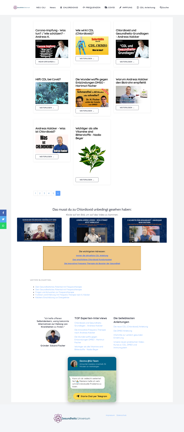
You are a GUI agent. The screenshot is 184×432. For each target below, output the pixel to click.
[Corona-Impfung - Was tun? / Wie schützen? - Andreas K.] (51, 49)
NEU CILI (41, 7)
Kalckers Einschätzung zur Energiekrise (52, 297)
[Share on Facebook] (3, 213)
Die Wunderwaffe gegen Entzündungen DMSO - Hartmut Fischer (92, 82)
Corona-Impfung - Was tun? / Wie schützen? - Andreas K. (50, 33)
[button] (164, 7)
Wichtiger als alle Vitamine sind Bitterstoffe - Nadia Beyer (88, 133)
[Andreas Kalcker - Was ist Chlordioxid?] (51, 144)
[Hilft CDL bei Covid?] (51, 93)
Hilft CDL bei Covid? (48, 79)
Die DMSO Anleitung (123, 330)
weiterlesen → (87, 59)
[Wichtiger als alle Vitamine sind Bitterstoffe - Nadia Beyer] (92, 158)
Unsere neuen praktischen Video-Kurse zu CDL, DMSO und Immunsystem (129, 345)
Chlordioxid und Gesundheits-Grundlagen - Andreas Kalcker (132, 33)
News (53, 7)
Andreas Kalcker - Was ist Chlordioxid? (50, 129)
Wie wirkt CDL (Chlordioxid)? (85, 31)
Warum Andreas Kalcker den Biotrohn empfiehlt (132, 80)
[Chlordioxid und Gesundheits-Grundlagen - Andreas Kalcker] (132, 49)
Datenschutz (121, 415)
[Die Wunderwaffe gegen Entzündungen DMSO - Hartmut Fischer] (92, 98)
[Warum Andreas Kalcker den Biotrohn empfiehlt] (132, 94)
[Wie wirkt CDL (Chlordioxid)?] (92, 45)
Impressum (110, 415)
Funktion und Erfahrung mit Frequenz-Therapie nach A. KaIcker (62, 295)
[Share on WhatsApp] (3, 226)
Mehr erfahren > (47, 62)
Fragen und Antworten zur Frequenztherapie (54, 292)
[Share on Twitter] (3, 219)
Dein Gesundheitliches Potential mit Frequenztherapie (58, 287)
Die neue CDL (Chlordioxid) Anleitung (131, 326)
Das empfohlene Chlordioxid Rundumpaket (92, 259)
